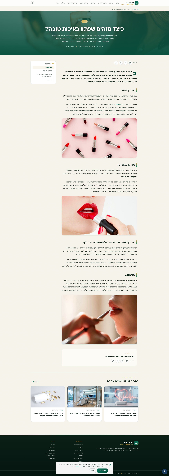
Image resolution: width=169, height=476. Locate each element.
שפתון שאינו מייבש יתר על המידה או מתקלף (44, 75)
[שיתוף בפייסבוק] (125, 63)
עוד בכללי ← (34, 382)
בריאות (93, 3)
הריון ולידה (80, 461)
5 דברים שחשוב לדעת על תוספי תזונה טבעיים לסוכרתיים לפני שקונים (48, 414)
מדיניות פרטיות (50, 453)
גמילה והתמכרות (78, 458)
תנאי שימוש (51, 450)
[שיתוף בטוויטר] (121, 63)
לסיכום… (49, 80)
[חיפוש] (32, 3)
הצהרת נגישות (51, 456)
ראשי (117, 3)
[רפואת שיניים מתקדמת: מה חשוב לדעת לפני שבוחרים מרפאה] (84, 396)
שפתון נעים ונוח (47, 71)
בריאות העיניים (72, 3)
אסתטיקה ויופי (102, 3)
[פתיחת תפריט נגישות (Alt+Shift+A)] (164, 471)
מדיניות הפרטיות (79, 466)
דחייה (93, 471)
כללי (133, 10)
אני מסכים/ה (102, 471)
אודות (111, 3)
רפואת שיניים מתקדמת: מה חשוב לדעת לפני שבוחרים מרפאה (85, 414)
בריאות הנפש (84, 3)
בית (137, 10)
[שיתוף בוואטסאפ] (130, 63)
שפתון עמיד (48, 67)
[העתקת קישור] (116, 63)
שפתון (118, 104)
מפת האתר (51, 458)
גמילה (63, 3)
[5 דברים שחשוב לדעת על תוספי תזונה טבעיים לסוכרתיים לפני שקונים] (48, 396)
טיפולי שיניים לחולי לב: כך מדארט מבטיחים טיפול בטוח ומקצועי (123, 414)
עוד (58, 3)
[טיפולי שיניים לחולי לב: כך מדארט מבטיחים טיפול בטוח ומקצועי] (121, 396)
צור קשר (52, 448)
